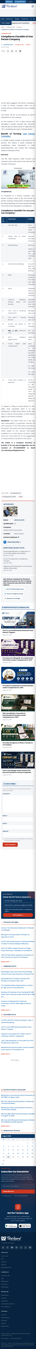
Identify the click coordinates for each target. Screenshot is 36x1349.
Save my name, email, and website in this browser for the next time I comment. (19, 839)
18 (8, 1153)
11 (8, 1150)
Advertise (4, 1320)
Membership (5, 1326)
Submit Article (5, 1318)
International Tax (6, 1267)
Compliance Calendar (8, 1304)
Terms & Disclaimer (15, 1338)
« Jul (2, 1164)
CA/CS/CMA (4, 1287)
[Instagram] (21, 1247)
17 (3, 1153)
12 (13, 1150)
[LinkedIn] (4, 542)
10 (3, 1150)
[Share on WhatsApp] (16, 51)
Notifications (4, 1295)
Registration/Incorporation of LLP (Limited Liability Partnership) (17, 567)
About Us (3, 1315)
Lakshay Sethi (8, 45)
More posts (5, 962)
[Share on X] (8, 51)
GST (2, 1259)
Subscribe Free (8, 1191)
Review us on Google (13, 598)
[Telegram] (30, 1247)
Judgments (4, 1301)
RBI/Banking (4, 1281)
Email (5, 823)
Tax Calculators (5, 1307)
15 (18, 537)
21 (22, 1153)
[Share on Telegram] (20, 51)
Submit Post (21, 1)
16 (32, 1150)
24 (3, 1157)
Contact (3, 1323)
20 (18, 1153)
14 (23, 1150)
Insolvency (4, 1284)
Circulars (3, 1298)
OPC (21, 497)
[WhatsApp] (25, 1247)
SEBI (2, 1278)
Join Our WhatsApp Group (15, 589)
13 (18, 1150)
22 (27, 1153)
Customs (3, 1262)
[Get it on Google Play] (11, 1226)
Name (5, 816)
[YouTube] (12, 1247)
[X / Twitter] (7, 1247)
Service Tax (25, 19)
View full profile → (14, 542)
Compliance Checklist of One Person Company (17, 38)
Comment (6, 794)
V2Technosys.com (6, 1335)
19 (13, 1153)
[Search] (34, 19)
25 (8, 1157)
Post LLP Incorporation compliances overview (15, 560)
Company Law (10, 27)
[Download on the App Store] (25, 1226)
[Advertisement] (18, 81)
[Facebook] (3, 1247)
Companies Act (16, 493)
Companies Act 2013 (10, 497)
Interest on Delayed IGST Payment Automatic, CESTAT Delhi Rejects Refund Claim (16, 1003)
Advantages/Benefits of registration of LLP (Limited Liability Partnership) (16, 552)
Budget (17, 19)
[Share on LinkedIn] (12, 51)
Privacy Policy (5, 1338)
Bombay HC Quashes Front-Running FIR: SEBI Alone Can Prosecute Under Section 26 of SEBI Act (18, 994)
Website (5, 831)
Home (2, 19)
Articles (19, 27)
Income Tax (9, 19)
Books (10, 1)
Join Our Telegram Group (14, 594)
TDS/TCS (3, 1265)
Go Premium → (18, 915)
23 (32, 1153)
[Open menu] (33, 6)
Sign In (31, 1)
